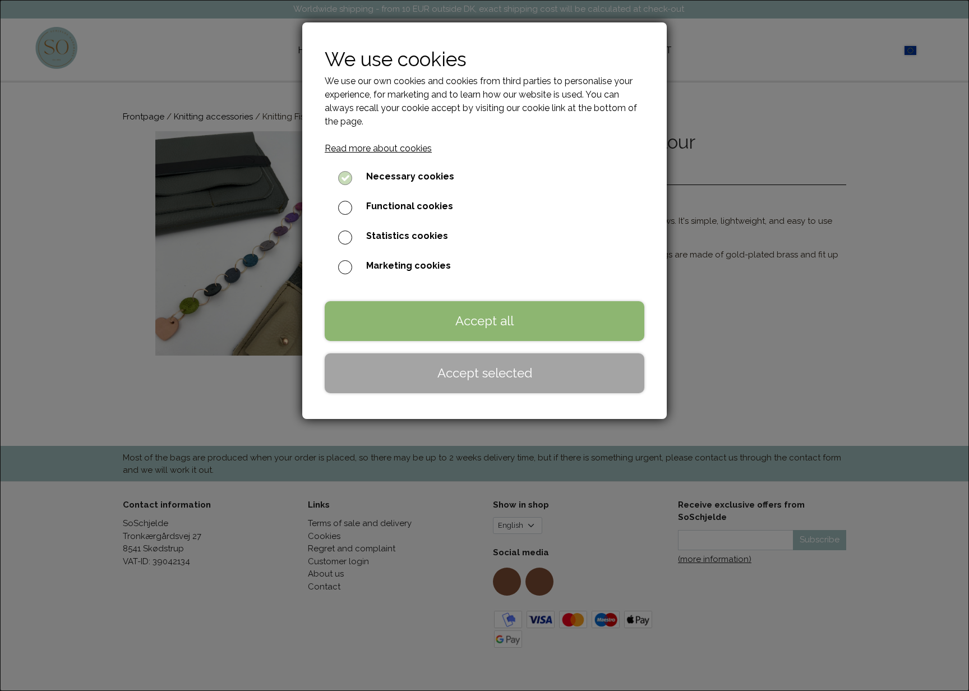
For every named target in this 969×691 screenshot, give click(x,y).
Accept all (484, 321)
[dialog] (484, 345)
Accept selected (484, 373)
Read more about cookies (378, 148)
